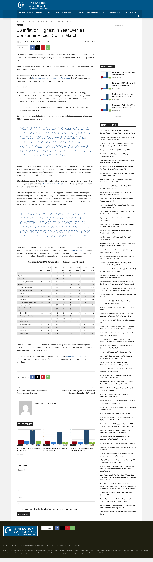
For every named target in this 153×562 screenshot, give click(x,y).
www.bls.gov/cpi (77, 250)
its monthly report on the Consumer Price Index (51, 78)
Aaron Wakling (105, 505)
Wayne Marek (105, 460)
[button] (139, 16)
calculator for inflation (73, 356)
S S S (101, 512)
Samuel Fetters (105, 179)
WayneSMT (104, 492)
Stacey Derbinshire (106, 499)
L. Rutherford (104, 418)
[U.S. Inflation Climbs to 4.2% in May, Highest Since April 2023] (82, 437)
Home (19, 22)
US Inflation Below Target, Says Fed (119, 352)
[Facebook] (32, 47)
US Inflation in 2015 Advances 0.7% (118, 150)
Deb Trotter (104, 211)
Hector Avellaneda (106, 382)
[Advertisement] (118, 41)
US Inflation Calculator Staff (30, 42)
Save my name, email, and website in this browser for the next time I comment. (48, 509)
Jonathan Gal (104, 137)
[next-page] (21, 455)
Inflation (24, 22)
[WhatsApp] (48, 47)
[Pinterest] (43, 47)
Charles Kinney (105, 143)
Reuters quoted (66, 218)
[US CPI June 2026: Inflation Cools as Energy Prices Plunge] (55, 437)
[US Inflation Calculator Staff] (18, 42)
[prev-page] (18, 455)
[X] (37, 47)
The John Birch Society (107, 243)
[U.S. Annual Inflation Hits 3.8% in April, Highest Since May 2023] (105, 108)
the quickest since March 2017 (55, 184)
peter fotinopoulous (107, 160)
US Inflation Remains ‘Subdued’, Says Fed (121, 443)
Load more (117, 116)
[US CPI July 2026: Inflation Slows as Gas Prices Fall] (29, 437)
